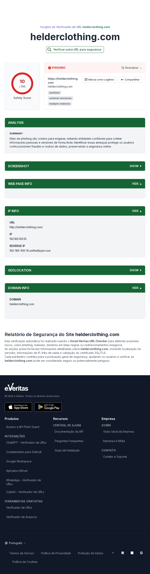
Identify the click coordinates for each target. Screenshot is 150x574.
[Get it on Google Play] (48, 407)
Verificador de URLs (19, 507)
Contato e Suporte (115, 456)
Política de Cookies (25, 561)
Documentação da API (69, 431)
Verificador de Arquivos (21, 517)
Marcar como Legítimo (101, 79)
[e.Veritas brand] (75, 387)
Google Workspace (18, 461)
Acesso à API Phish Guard (22, 426)
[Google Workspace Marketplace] (141, 553)
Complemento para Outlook (24, 452)
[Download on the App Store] (18, 407)
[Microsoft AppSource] (132, 553)
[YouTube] (113, 553)
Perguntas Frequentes (69, 441)
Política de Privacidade (56, 553)
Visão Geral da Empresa (118, 431)
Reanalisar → (133, 67)
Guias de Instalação (67, 450)
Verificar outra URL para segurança (77, 49)
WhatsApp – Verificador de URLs (23, 482)
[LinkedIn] (123, 553)
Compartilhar (132, 79)
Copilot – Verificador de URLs (25, 492)
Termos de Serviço (21, 553)
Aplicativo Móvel (17, 470)
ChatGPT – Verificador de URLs (26, 442)
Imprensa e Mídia (114, 441)
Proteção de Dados (90, 553)
